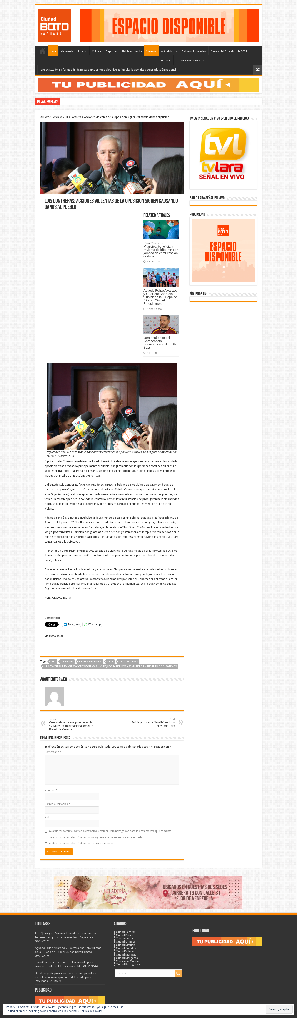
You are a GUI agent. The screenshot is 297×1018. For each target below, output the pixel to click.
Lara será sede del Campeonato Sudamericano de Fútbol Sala (160, 342)
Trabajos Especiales (193, 51)
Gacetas (166, 60)
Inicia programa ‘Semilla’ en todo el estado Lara (153, 723)
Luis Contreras (128, 661)
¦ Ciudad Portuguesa (127, 964)
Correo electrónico (57, 804)
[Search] (178, 973)
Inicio (42, 50)
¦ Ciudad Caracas (124, 932)
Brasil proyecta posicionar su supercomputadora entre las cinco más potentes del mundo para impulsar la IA (65, 977)
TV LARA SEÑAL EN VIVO (190, 60)
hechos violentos (90, 661)
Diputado (67, 661)
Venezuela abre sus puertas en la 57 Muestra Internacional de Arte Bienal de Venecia (71, 724)
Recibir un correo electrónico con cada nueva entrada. (82, 843)
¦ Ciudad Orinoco (125, 941)
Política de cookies (91, 1011)
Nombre (51, 790)
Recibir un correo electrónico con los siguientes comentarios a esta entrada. (96, 837)
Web (47, 817)
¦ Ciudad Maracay (125, 954)
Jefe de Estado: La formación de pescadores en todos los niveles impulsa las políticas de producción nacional (108, 69)
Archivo (58, 117)
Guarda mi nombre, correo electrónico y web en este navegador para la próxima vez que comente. (110, 831)
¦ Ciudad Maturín (124, 945)
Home (47, 117)
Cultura (96, 51)
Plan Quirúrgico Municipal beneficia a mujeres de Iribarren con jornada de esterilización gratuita (160, 249)
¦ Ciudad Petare (123, 935)
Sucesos (151, 51)
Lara (53, 51)
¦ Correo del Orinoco (127, 961)
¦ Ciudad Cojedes (125, 948)
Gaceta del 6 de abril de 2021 (229, 51)
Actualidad (167, 51)
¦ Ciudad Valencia (125, 951)
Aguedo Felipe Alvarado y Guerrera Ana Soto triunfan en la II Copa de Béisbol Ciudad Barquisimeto (160, 297)
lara (110, 661)
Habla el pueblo (132, 51)
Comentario (53, 752)
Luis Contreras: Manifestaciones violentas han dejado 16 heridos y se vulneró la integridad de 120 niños (110, 666)
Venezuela (67, 51)
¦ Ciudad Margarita (126, 958)
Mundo (82, 51)
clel (53, 661)
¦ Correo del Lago (125, 938)
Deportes (111, 51)
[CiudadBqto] (54, 25)
